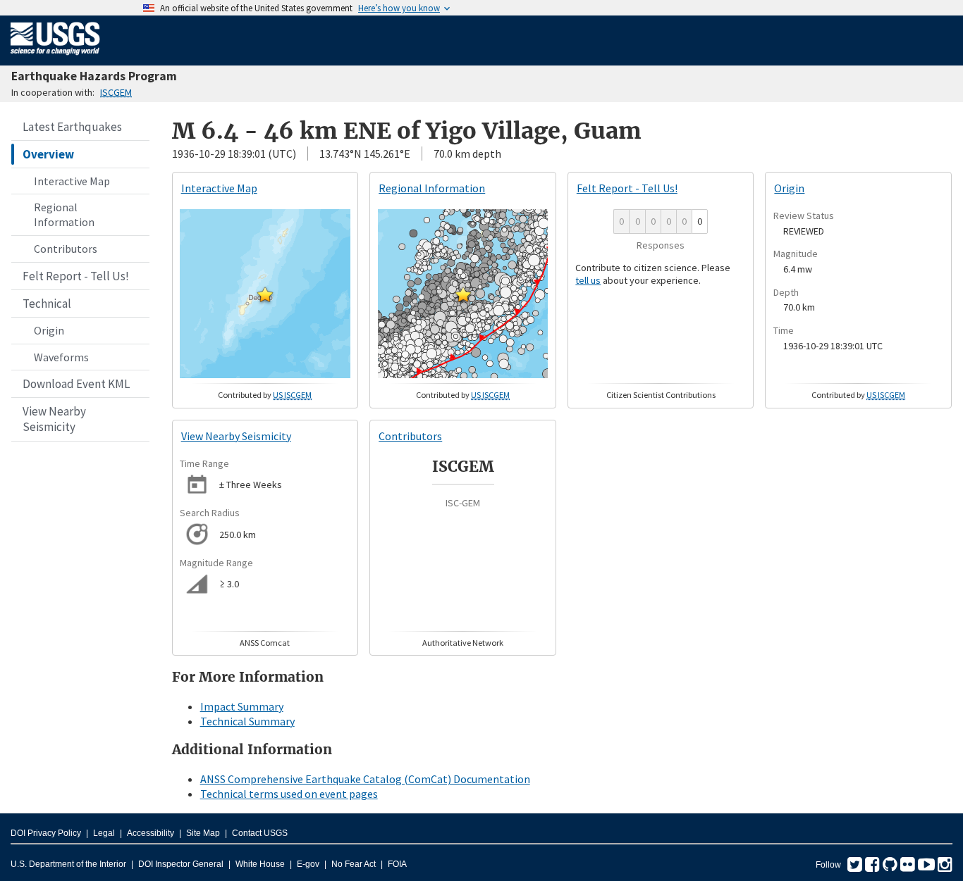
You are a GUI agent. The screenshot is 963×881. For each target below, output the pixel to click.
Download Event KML (76, 384)
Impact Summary (241, 706)
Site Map (203, 833)
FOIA (397, 864)
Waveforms (61, 357)
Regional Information (64, 214)
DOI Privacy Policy (46, 833)
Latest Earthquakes (72, 127)
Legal (104, 833)
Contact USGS (260, 833)
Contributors (65, 249)
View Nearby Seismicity (54, 419)
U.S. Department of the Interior (68, 864)
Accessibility (150, 833)
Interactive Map (72, 181)
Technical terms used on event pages (289, 794)
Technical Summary (247, 721)
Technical (47, 303)
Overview (48, 154)
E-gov (308, 864)
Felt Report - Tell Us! (76, 276)
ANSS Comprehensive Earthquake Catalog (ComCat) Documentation (365, 779)
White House (260, 864)
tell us (588, 280)
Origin (49, 330)
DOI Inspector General (180, 864)
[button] (265, 294)
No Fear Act (353, 864)
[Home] (55, 58)
